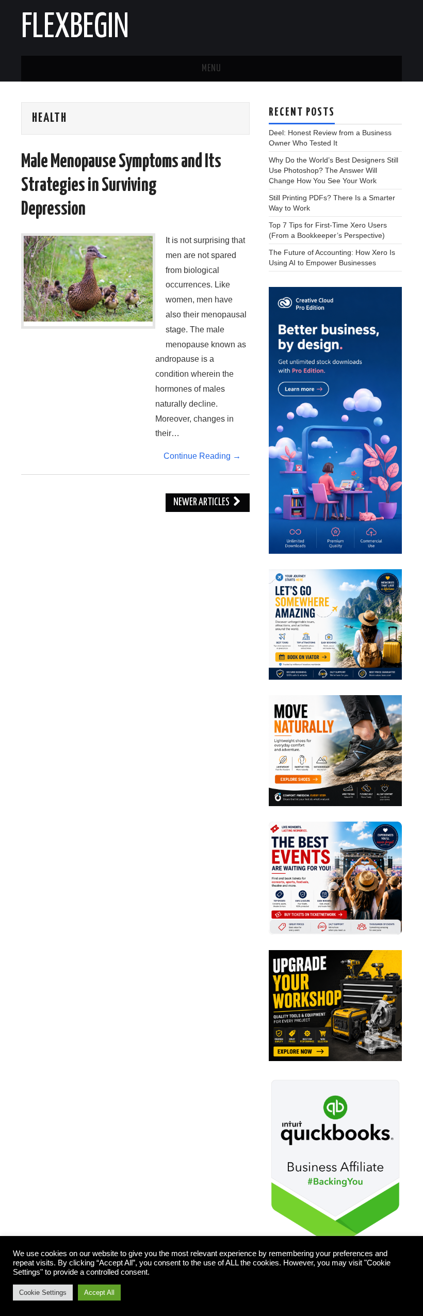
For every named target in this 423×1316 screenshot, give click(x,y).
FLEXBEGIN (75, 27)
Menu (211, 68)
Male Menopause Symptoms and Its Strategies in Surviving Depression (121, 186)
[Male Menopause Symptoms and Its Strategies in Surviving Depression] (88, 279)
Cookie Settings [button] (43, 1292)
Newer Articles (202, 502)
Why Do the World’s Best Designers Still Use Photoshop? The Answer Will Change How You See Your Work (333, 170)
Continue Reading (202, 456)
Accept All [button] (99, 1292)
